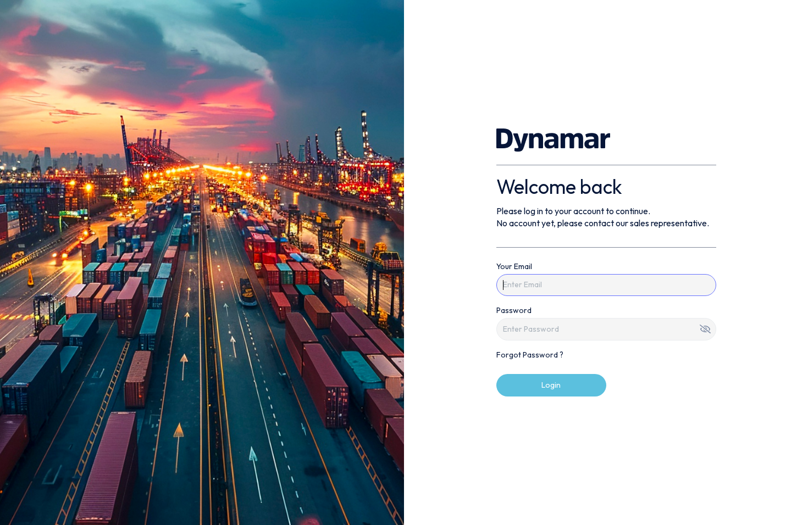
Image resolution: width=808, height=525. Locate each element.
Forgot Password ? (529, 355)
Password (514, 310)
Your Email (514, 266)
